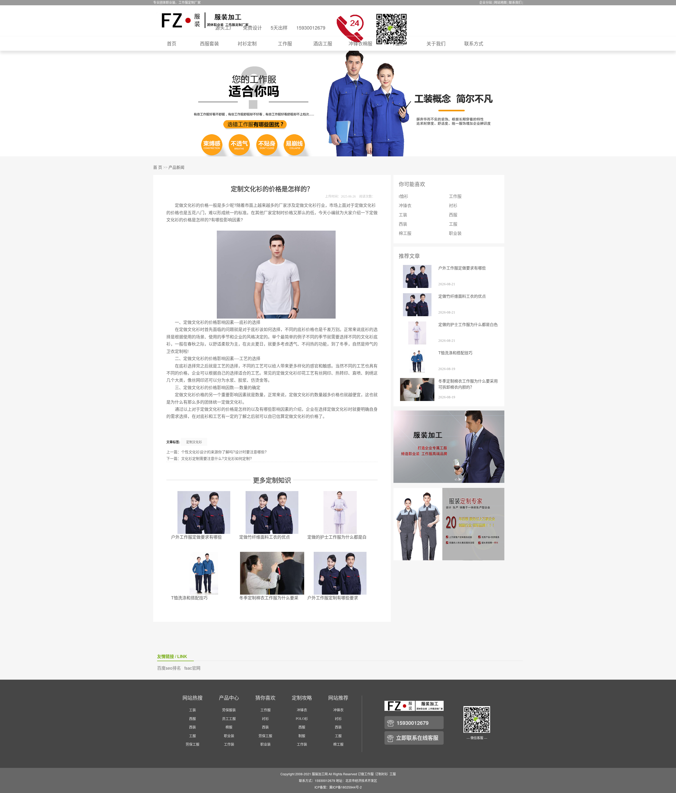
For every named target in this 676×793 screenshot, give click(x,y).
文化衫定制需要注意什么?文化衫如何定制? (216, 458)
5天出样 (279, 27)
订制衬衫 (381, 774)
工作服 (285, 43)
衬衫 (453, 205)
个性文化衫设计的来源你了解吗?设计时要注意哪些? (224, 451)
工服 (453, 224)
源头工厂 (224, 27)
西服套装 (209, 43)
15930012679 (310, 27)
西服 (453, 215)
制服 (301, 736)
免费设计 (252, 27)
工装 (403, 215)
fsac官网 (192, 668)
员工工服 (229, 719)
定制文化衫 (194, 442)
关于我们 (435, 43)
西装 (403, 224)
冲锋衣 (405, 205)
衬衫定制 (247, 43)
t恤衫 (403, 196)
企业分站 (485, 2)
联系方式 (473, 43)
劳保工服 (192, 744)
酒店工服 (322, 43)
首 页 (157, 167)
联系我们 (515, 2)
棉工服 (405, 233)
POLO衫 (302, 719)
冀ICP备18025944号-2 (345, 787)
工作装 (229, 744)
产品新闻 (176, 167)
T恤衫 (398, 43)
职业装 (455, 233)
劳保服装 (229, 710)
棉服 (229, 727)
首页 (171, 43)
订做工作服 (366, 774)
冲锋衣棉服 (360, 43)
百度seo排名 (169, 668)
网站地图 (500, 2)
